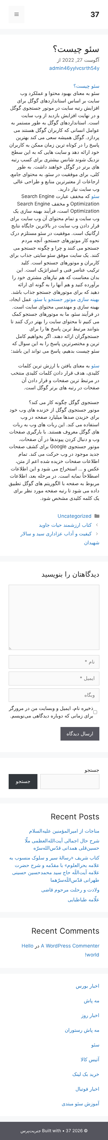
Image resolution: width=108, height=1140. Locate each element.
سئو (95, 196)
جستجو (92, 770)
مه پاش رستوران (82, 1030)
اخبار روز (90, 1015)
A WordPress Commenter (70, 946)
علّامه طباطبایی (83, 899)
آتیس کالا (90, 1059)
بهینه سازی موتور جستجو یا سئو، (66, 299)
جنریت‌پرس (30, 1130)
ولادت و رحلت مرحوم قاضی (70, 890)
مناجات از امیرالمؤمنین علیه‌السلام (64, 831)
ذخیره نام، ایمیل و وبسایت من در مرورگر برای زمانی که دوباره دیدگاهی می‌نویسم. (51, 712)
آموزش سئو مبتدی (80, 1104)
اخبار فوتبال (87, 1089)
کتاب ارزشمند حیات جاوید (65, 525)
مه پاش (91, 1000)
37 (94, 14)
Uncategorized (75, 516)
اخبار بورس (87, 986)
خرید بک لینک (85, 1074)
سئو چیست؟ (86, 86)
